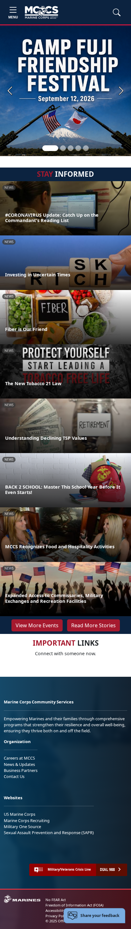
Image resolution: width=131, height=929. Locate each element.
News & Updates (19, 764)
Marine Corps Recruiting (27, 820)
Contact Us (14, 776)
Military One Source (22, 826)
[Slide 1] (50, 148)
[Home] (41, 12)
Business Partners (21, 770)
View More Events (37, 625)
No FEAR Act (55, 899)
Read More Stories (93, 625)
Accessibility (55, 910)
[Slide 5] (86, 148)
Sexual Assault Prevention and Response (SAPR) (49, 832)
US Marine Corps (19, 814)
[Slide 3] (70, 148)
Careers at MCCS (19, 758)
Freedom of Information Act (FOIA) (74, 905)
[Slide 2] (63, 148)
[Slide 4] (78, 148)
